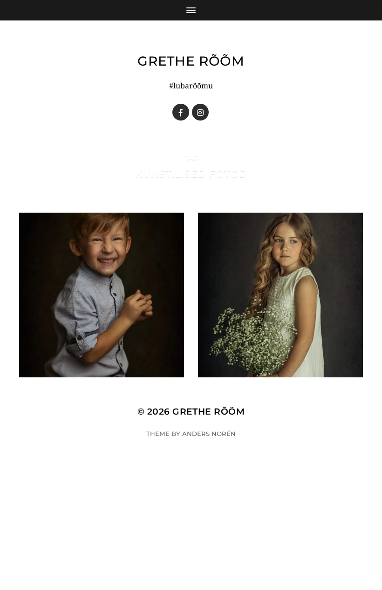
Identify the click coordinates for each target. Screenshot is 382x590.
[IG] (200, 112)
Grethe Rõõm (191, 61)
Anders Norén (209, 433)
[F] (180, 112)
